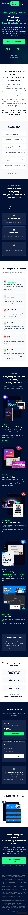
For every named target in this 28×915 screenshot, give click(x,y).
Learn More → (5, 440)
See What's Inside (14, 42)
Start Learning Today (14, 733)
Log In (23, 3)
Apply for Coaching (14, 756)
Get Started (14, 3)
